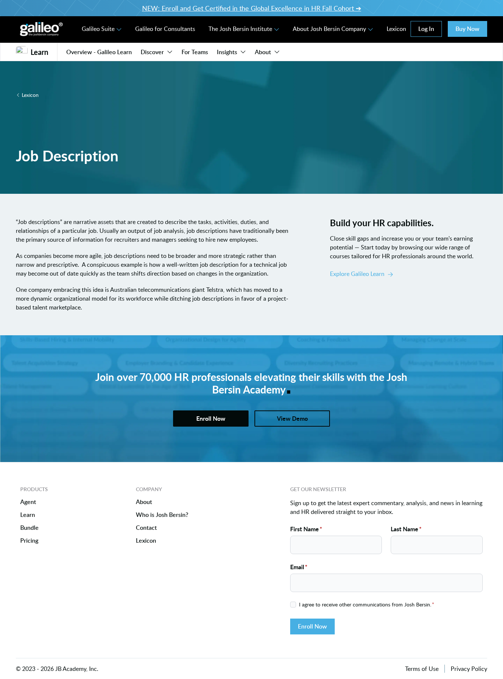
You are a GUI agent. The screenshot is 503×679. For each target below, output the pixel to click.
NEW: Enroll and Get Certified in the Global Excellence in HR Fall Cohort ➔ (251, 8)
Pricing (29, 540)
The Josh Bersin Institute (240, 29)
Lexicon (396, 29)
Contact (146, 527)
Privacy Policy (469, 669)
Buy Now (467, 29)
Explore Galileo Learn (357, 274)
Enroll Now (312, 626)
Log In (426, 29)
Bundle (29, 527)
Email (298, 567)
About (263, 52)
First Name (306, 529)
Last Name (406, 529)
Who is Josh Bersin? (162, 514)
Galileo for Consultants (165, 29)
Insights (227, 52)
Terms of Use (422, 669)
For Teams (195, 52)
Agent (28, 501)
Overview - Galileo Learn (99, 52)
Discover (152, 52)
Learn (27, 514)
